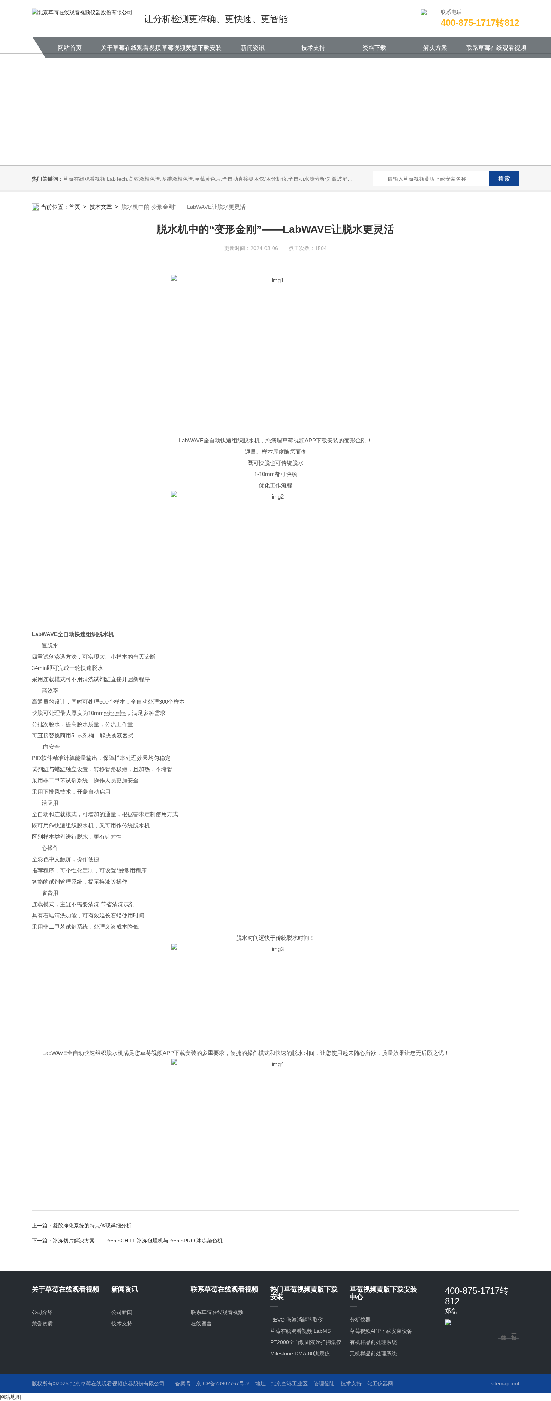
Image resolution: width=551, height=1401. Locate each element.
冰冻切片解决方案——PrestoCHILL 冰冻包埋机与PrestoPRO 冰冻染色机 (138, 1241)
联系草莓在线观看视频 (496, 48)
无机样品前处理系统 (373, 1353)
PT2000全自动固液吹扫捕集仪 (305, 1342)
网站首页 (70, 48)
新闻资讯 (253, 48)
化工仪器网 (380, 1383)
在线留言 (201, 1323)
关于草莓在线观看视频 (131, 48)
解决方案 (435, 48)
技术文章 (101, 207)
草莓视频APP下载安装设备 (381, 1331)
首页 (74, 207)
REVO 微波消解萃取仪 (296, 1320)
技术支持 (313, 48)
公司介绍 (42, 1312)
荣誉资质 (42, 1323)
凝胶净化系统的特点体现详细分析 (92, 1226)
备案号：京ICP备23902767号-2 (212, 1383)
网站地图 (10, 1397)
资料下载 (374, 48)
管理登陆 (324, 1383)
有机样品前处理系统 (373, 1342)
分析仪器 (360, 1320)
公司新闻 (121, 1312)
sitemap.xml (505, 1383)
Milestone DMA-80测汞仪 (300, 1353)
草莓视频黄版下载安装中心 (192, 51)
